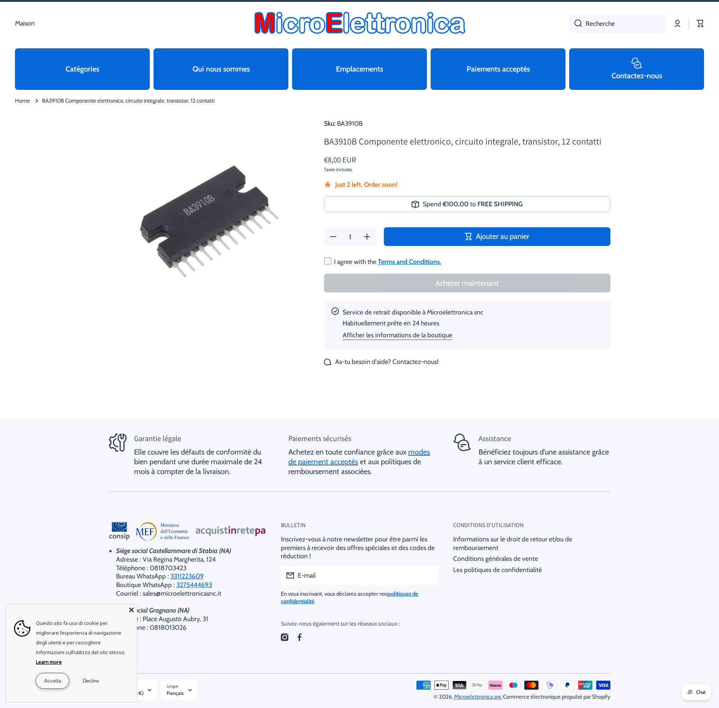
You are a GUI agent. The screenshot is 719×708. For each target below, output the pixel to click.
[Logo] (359, 23)
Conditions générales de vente (495, 558)
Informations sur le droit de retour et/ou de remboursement (512, 543)
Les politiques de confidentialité (497, 570)
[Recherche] (575, 23)
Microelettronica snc (478, 696)
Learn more (49, 662)
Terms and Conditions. (409, 261)
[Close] (131, 610)
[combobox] (617, 23)
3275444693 (194, 585)
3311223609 (187, 576)
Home (22, 100)
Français (175, 693)
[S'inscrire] (428, 575)
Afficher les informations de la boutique (397, 335)
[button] (700, 23)
